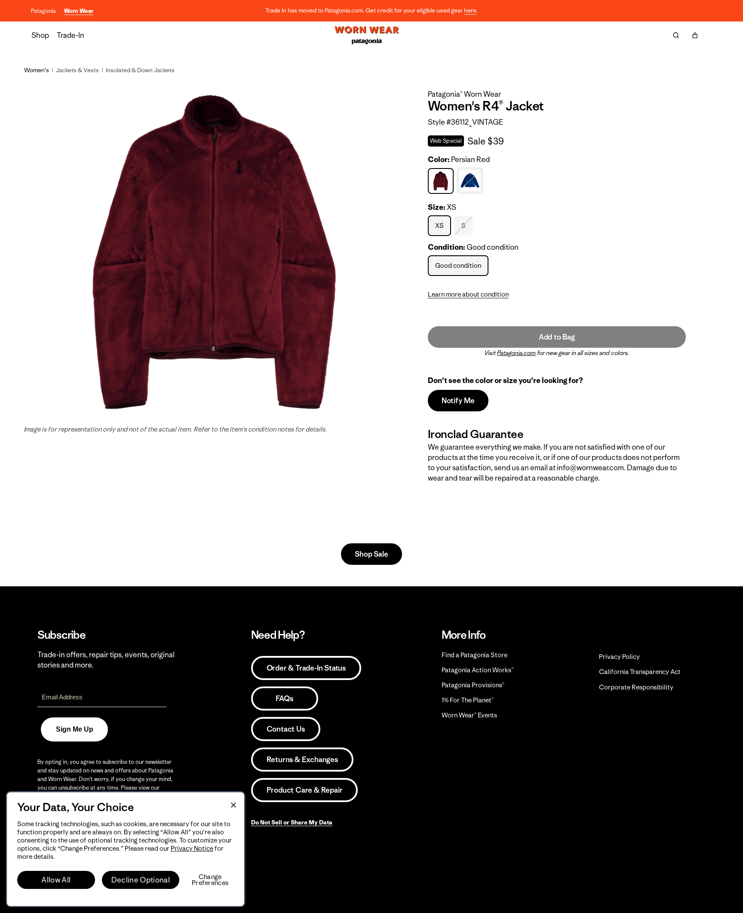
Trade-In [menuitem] (70, 35)
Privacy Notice (192, 848)
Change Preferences (210, 880)
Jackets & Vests (77, 70)
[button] (694, 35)
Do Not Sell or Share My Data (291, 822)
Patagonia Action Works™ (478, 670)
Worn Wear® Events (469, 715)
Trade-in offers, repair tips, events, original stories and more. (106, 660)
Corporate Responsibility (636, 687)
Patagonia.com (516, 353)
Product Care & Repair (305, 790)
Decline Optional (140, 880)
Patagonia (43, 11)
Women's (36, 70)
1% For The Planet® (468, 700)
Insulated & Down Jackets (140, 70)
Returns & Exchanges (302, 759)
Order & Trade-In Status (306, 668)
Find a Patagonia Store (474, 655)
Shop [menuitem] (40, 35)
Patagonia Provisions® (473, 685)
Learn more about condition (468, 294)
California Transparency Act (640, 672)
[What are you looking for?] (675, 35)
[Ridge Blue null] (471, 181)
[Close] (233, 805)
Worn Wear (78, 11)
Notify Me (458, 400)
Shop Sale (371, 554)
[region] (125, 849)
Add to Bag (557, 337)
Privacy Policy (619, 657)
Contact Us (286, 729)
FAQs (284, 698)
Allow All (56, 880)
